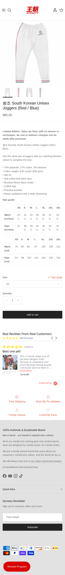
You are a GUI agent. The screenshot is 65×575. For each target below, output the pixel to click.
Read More (26, 370)
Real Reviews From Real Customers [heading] (27, 333)
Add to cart (32, 314)
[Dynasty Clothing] (32, 10)
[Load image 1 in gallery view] (32, 53)
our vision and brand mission (46, 461)
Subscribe (32, 527)
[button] (52, 338)
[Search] (11, 10)
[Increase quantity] (19, 300)
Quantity (7, 293)
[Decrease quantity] (6, 300)
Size (5, 277)
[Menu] (3, 10)
